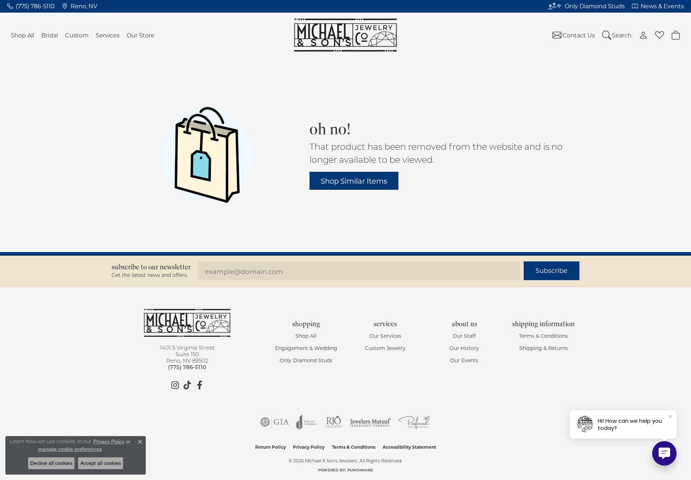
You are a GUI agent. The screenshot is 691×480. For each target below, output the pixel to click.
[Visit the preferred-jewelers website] (414, 422)
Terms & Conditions (543, 335)
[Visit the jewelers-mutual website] (370, 422)
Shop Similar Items (354, 180)
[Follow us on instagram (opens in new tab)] (175, 385)
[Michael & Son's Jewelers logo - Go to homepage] (345, 35)
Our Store (140, 35)
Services (107, 35)
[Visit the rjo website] (334, 422)
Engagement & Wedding (306, 348)
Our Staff (464, 335)
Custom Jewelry (385, 348)
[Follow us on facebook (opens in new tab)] (199, 385)
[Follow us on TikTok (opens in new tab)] (187, 385)
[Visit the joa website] (306, 422)
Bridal (49, 35)
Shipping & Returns (543, 348)
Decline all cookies (51, 463)
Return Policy (270, 447)
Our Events (464, 360)
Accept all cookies (100, 463)
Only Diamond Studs (306, 360)
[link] (31, 6)
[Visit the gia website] (274, 422)
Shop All (22, 35)
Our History (464, 348)
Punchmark (360, 469)
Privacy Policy (309, 447)
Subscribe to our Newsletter (151, 267)
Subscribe (552, 270)
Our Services (385, 335)
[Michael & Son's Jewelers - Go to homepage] (187, 323)
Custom (77, 35)
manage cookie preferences (70, 449)
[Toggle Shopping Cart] (675, 35)
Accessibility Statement (409, 447)
